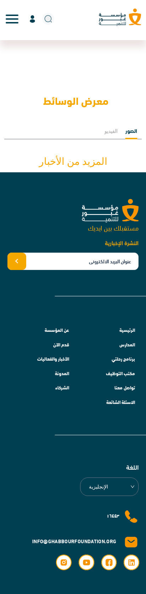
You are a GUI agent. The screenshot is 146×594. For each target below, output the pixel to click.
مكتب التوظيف (120, 373)
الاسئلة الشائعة (120, 402)
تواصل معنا (124, 387)
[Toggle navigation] (12, 19)
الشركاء (62, 387)
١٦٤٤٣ (113, 515)
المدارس (127, 344)
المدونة (62, 373)
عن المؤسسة (57, 329)
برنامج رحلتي (123, 358)
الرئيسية (127, 329)
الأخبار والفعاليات (53, 358)
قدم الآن (61, 344)
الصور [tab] (131, 130)
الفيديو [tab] (111, 131)
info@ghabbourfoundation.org (74, 541)
